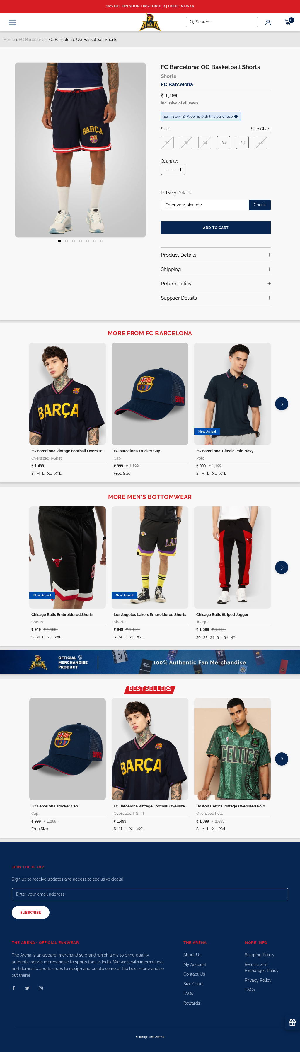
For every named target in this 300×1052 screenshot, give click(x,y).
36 (223, 142)
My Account (194, 964)
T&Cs (250, 990)
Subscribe (30, 913)
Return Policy (176, 283)
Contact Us (194, 974)
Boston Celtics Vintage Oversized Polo (230, 806)
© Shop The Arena (150, 1037)
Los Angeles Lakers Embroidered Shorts (150, 614)
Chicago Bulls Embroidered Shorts (62, 614)
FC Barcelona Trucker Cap (137, 451)
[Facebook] (14, 988)
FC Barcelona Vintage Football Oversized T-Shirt (74, 451)
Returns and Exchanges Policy (262, 967)
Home (9, 39)
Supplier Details (179, 298)
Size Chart (193, 983)
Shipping (171, 269)
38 (242, 142)
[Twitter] (27, 988)
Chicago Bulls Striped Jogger (222, 614)
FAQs (188, 993)
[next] (281, 403)
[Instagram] (41, 988)
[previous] (18, 403)
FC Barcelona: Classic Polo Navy (224, 451)
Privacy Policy (258, 980)
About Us (192, 954)
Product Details (178, 255)
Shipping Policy (260, 954)
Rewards (191, 1003)
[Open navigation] (12, 22)
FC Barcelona (32, 39)
